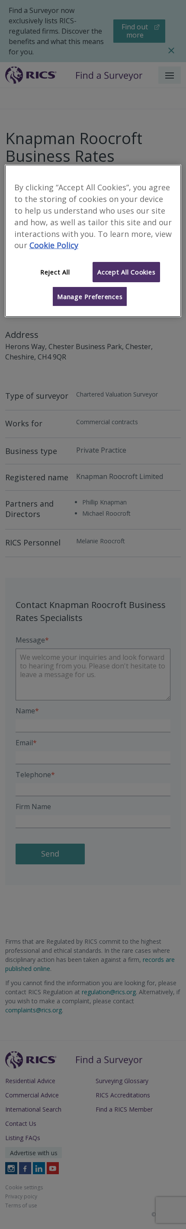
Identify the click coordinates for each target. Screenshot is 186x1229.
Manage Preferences (89, 296)
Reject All (55, 272)
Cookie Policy (53, 245)
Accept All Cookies (126, 272)
